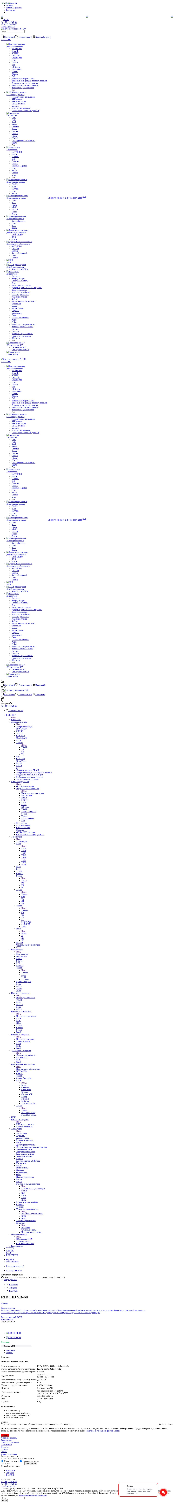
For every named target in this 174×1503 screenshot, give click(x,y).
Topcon (24, 894)
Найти (4, 1501)
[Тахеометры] (26, 113)
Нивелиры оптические (26, 1016)
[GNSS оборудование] (26, 92)
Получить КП (9, 1346)
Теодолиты (21, 1312)
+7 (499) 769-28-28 (9, 22)
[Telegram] (87, 17)
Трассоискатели (33, 1312)
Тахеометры (21, 841)
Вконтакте (13, 1285)
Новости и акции (12, 1461)
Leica (23, 848)
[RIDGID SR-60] (13, 1333)
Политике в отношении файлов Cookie (103, 1431)
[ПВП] (26, 260)
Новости (5, 1447)
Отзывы (4, 1449)
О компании (6, 1445)
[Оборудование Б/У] (26, 343)
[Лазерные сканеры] (26, 44)
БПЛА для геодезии (25, 1124)
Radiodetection (7, 1319)
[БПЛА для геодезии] (26, 265)
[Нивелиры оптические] (26, 196)
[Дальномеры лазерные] (26, 230)
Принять (5, 1435)
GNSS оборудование (25, 786)
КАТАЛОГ (16, 719)
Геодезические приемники (32, 793)
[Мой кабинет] (2, 682)
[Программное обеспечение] (26, 242)
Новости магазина (30, 1461)
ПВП (14, 1312)
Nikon (23, 933)
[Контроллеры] (26, 147)
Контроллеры (22, 954)
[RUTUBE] (172, 17)
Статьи (4, 1452)
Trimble (24, 747)
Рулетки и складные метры (33, 1188)
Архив (86, 1312)
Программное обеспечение (28, 1069)
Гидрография (94, 1312)
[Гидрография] (26, 352)
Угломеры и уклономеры (32, 1214)
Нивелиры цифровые (25, 998)
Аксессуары (21, 1133)
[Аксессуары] (26, 271)
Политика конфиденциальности (33, 1495)
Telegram (13, 1288)
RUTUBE (13, 1291)
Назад (13, 717)
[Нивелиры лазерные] (26, 216)
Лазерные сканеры (24, 726)
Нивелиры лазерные (25, 1039)
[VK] (2, 17)
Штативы (25, 1227)
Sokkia (24, 880)
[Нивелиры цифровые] (26, 180)
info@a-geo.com (8, 26)
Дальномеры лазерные (26, 1055)
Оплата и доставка (9, 1454)
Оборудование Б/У (24, 1239)
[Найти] (2, 34)
